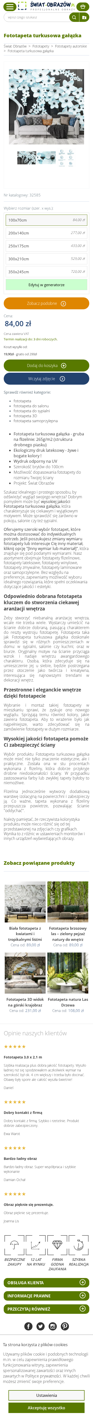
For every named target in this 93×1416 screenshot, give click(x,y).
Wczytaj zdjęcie (42, 378)
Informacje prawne (29, 1296)
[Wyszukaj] (74, 17)
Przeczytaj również (28, 1309)
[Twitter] (40, 1327)
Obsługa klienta (25, 1282)
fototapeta (22, 400)
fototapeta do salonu (31, 405)
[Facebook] (28, 1327)
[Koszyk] (82, 6)
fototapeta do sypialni (32, 410)
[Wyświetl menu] (10, 6)
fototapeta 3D (25, 415)
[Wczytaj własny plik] (84, 17)
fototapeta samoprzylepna (36, 420)
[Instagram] (52, 1327)
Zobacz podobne (42, 303)
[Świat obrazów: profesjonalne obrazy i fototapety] (46, 6)
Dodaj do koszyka (43, 365)
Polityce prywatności (43, 1376)
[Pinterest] (65, 1327)
